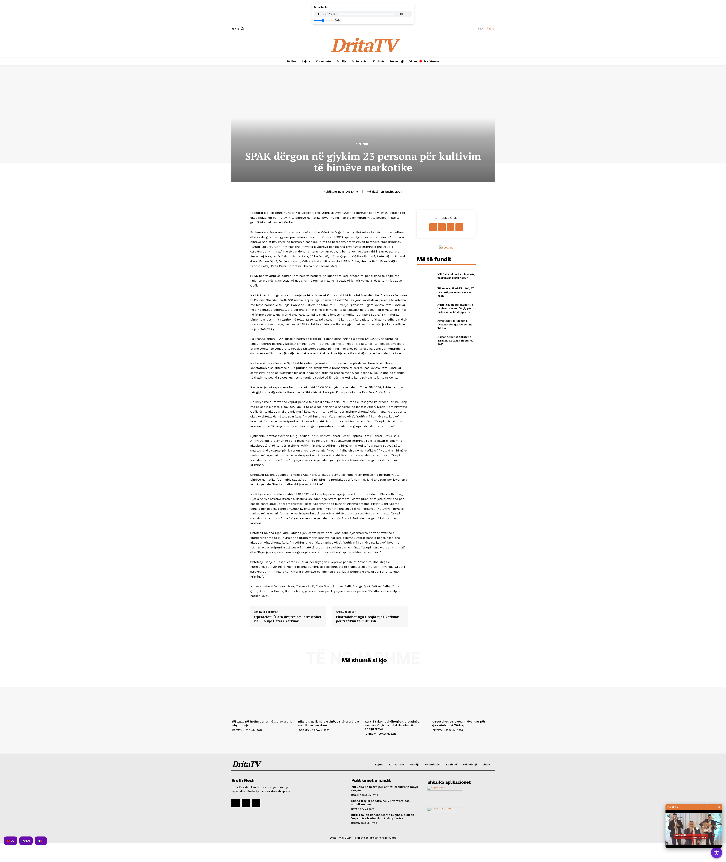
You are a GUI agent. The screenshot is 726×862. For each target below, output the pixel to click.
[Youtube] (256, 803)
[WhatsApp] (459, 227)
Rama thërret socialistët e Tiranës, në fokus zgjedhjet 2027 (455, 340)
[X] (442, 227)
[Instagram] (246, 803)
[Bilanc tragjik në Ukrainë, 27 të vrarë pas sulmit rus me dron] (425, 292)
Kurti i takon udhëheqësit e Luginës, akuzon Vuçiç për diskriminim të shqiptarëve (455, 308)
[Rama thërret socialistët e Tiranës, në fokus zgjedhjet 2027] (425, 340)
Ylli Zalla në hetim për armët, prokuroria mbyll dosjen (456, 276)
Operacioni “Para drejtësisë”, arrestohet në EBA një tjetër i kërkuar (287, 619)
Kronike (363, 144)
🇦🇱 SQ (10, 840)
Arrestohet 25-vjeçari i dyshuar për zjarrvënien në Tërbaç (454, 324)
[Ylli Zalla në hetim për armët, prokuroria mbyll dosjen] (425, 276)
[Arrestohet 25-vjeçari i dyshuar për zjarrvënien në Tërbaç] (425, 324)
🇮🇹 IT (41, 840)
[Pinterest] (450, 227)
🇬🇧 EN (26, 840)
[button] (238, 29)
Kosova (355, 823)
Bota (354, 809)
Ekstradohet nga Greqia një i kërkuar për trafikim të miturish (367, 619)
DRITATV (352, 191)
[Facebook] (433, 227)
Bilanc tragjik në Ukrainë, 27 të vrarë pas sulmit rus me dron (455, 292)
